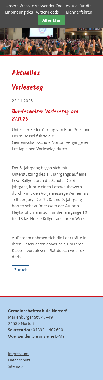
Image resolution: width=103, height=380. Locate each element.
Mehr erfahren (79, 12)
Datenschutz (19, 360)
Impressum (18, 353)
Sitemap (15, 366)
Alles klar (51, 20)
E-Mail (61, 336)
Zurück (20, 269)
